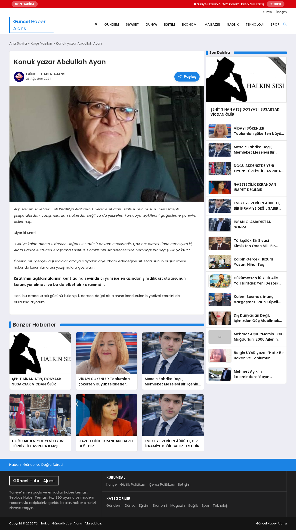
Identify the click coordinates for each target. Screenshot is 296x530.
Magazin (212, 24)
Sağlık (233, 24)
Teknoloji (255, 24)
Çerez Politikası (162, 484)
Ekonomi (189, 24)
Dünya (151, 24)
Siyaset (132, 24)
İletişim (281, 12)
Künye (267, 12)
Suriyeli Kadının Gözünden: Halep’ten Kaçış (217, 4)
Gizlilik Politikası (132, 484)
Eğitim (169, 24)
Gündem (111, 24)
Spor (275, 24)
